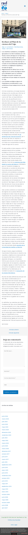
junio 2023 (5, 424)
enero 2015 (5, 470)
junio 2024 (5, 416)
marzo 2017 (5, 459)
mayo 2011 (5, 483)
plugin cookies (24, 533)
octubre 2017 (5, 454)
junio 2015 (5, 467)
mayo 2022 (5, 440)
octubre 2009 (6, 494)
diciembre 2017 (6, 451)
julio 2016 (4, 462)
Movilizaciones (18, 47)
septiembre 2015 (6, 464)
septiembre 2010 (6, 486)
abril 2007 (5, 508)
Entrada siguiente (14, 332)
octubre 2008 (6, 502)
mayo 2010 (5, 489)
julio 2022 (4, 437)
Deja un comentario (7, 47)
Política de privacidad (14, 520)
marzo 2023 (5, 429)
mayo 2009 (5, 500)
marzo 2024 (5, 419)
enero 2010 (5, 491)
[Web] (14, 385)
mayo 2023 (5, 427)
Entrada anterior (14, 329)
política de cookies (15, 531)
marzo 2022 (5, 443)
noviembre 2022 (6, 435)
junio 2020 (5, 446)
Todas (3, 48)
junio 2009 (5, 497)
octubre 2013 (5, 478)
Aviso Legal (14, 524)
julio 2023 (4, 421)
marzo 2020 (5, 448)
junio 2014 (5, 473)
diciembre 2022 (6, 432)
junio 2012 (5, 481)
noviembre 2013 (6, 475)
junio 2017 (5, 456)
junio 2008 (5, 505)
